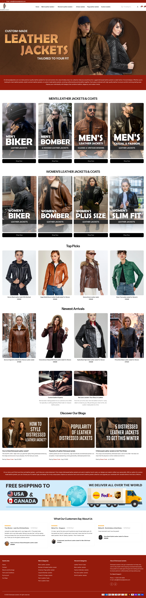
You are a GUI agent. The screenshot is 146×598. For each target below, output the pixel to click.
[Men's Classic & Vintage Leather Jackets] (91, 130)
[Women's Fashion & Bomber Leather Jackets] (55, 204)
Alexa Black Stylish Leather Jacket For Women (116, 536)
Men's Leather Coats (43, 578)
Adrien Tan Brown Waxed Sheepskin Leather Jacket (24, 542)
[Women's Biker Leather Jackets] (19, 204)
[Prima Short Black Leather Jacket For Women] (127, 335)
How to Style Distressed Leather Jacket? (15, 451)
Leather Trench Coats (80, 564)
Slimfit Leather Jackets (80, 575)
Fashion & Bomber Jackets (81, 570)
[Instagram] (115, 584)
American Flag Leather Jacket (46, 570)
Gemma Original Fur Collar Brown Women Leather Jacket (19, 360)
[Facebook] (111, 584)
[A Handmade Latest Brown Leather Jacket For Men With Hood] (53, 541)
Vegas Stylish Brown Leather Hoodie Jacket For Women (55, 297)
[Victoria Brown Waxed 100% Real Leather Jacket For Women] (55, 335)
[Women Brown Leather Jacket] (91, 272)
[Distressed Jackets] (4, 6)
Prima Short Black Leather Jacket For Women (127, 360)
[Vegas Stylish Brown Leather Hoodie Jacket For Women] (55, 272)
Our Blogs (5, 578)
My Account (5, 575)
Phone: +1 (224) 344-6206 (117, 577)
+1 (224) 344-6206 (23, 1)
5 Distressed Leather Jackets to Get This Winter (111, 451)
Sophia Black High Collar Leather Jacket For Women (91, 360)
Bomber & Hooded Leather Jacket (47, 567)
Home (4, 564)
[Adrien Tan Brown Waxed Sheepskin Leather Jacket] (7, 543)
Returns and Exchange (8, 570)
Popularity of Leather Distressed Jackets (62, 451)
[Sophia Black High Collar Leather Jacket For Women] (91, 335)
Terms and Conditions (8, 572)
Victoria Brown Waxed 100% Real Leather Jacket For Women (55, 360)
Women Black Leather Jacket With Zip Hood (19, 297)
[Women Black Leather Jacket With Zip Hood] (19, 272)
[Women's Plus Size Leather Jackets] (91, 204)
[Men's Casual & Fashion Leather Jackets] (127, 130)
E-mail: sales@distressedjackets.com (120, 580)
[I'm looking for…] (122, 6)
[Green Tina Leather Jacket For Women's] (127, 272)
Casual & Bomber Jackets (45, 572)
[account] (137, 6)
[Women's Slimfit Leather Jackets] (126, 204)
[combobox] (127, 6)
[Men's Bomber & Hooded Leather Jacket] (55, 130)
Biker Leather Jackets (44, 564)
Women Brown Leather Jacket (91, 297)
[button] (2, 1)
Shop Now (19, 161)
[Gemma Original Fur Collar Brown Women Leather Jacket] (19, 335)
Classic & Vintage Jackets (45, 575)
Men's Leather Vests (43, 580)
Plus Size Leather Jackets (81, 572)
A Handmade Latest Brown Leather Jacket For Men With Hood (73, 540)
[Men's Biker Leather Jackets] (19, 130)
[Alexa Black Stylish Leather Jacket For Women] (100, 537)
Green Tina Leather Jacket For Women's (126, 297)
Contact (4, 567)
